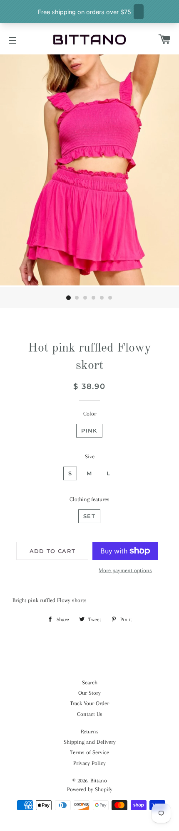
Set (89, 516)
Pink (89, 430)
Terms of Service (89, 752)
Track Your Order (89, 703)
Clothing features (89, 499)
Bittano (98, 780)
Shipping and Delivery (90, 742)
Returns (90, 731)
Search (89, 682)
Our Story (89, 693)
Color (89, 414)
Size (89, 456)
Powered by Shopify (89, 789)
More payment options (125, 570)
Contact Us (89, 714)
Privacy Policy (89, 763)
